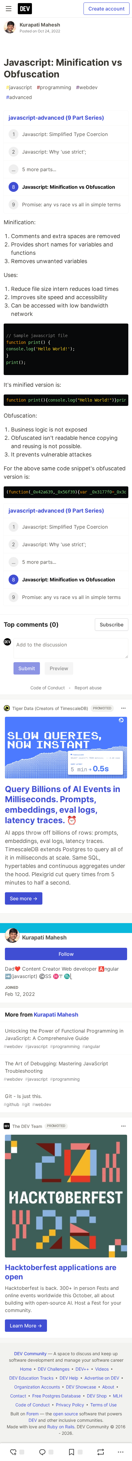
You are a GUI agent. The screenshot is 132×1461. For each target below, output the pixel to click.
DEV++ (82, 1369)
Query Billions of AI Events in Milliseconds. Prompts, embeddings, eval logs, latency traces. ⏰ (62, 804)
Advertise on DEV (101, 1378)
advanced (19, 97)
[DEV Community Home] (25, 8)
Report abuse (88, 687)
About (108, 1386)
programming (54, 87)
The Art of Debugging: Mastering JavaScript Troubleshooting (56, 1071)
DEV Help (69, 1378)
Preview (59, 668)
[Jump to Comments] (46, 1452)
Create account (106, 9)
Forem (32, 1413)
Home (26, 1369)
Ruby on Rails (60, 1426)
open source (65, 1413)
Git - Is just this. (27, 1100)
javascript (19, 87)
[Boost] (101, 1452)
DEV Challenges (53, 1369)
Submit (26, 668)
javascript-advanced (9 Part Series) (56, 117)
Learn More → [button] (26, 1326)
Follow (66, 954)
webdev (87, 87)
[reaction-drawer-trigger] (17, 1452)
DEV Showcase (81, 1386)
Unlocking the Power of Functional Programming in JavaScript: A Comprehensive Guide (63, 1038)
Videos (102, 1369)
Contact (18, 1395)
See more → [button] (23, 898)
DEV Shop (97, 1395)
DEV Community (30, 1353)
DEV (33, 1420)
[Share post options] (121, 1452)
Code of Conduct (47, 687)
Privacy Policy (70, 1404)
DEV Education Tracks (31, 1378)
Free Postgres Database (56, 1395)
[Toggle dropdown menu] (123, 708)
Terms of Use (103, 1404)
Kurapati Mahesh (40, 25)
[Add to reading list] (75, 1452)
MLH (117, 1395)
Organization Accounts (37, 1386)
